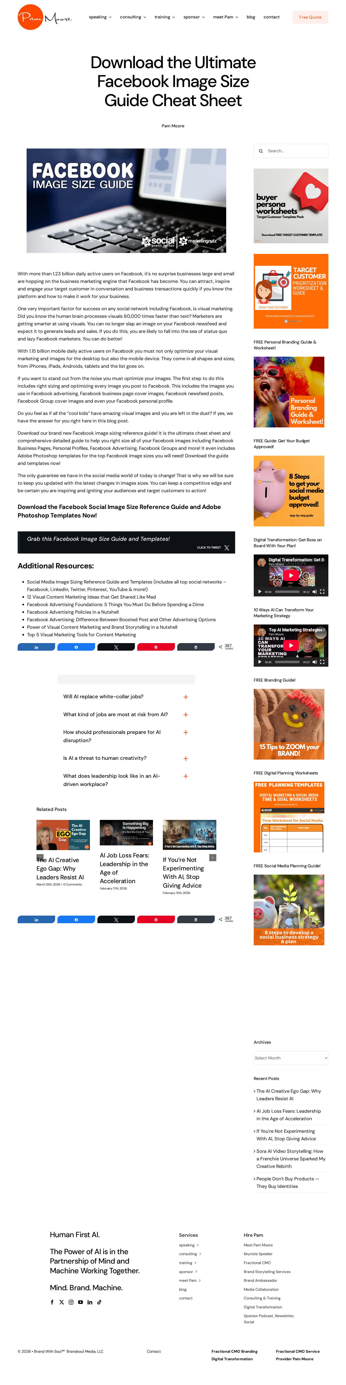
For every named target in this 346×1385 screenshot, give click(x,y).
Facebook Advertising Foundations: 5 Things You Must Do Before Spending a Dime (115, 604)
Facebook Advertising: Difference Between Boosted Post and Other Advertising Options (121, 619)
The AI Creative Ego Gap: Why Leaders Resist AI (60, 868)
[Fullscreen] (322, 591)
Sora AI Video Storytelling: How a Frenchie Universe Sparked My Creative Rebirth (291, 1158)
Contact (154, 1351)
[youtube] (80, 1302)
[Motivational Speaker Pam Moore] (45, 7)
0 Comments (72, 884)
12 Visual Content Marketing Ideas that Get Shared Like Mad (91, 597)
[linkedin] (90, 1302)
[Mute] (314, 591)
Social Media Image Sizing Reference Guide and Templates (89, 582)
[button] (40, 857)
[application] (291, 575)
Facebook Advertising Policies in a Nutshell (73, 612)
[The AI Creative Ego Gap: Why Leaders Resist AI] (63, 835)
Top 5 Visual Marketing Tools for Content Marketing (81, 635)
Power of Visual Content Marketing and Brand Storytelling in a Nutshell (102, 627)
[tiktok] (99, 1302)
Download (28, 433)
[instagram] (71, 1302)
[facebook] (52, 1302)
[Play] (259, 591)
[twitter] (61, 1302)
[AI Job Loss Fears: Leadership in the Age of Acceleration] (126, 832)
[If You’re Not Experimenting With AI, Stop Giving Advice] (189, 835)
